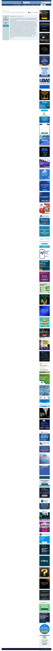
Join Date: (5, 22)
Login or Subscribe (48, 0)
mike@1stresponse (6, 19)
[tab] (3, 11)
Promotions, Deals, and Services (19, 6)
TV (21, 4)
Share (6, 25)
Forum (5, 6)
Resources (18, 4)
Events (29, 4)
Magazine (25, 4)
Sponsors (33, 4)
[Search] (50, 2)
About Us (37, 4)
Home (14, 4)
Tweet (6, 26)
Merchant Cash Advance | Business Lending (10, 6)
